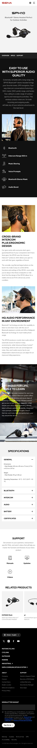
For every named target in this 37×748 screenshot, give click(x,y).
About (4, 673)
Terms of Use (28, 717)
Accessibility (6, 739)
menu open (34, 3)
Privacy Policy (6, 691)
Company (5, 676)
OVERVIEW (5, 55)
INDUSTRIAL (6, 663)
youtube (18, 641)
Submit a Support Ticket (27, 676)
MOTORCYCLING (8, 649)
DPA (27, 736)
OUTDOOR (6, 656)
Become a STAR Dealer (27, 679)
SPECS (13, 55)
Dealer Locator (6, 685)
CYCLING (5, 652)
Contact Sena (6, 682)
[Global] (30, 3)
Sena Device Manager (27, 685)
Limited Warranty (25, 682)
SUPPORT (20, 55)
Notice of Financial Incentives (23, 720)
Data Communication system (14, 667)
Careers (4, 679)
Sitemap (4, 736)
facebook (13, 641)
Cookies (11, 736)
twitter (4, 641)
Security (14, 739)
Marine (5, 660)
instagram (9, 641)
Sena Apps (23, 688)
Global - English (12, 635)
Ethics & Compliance (8, 688)
